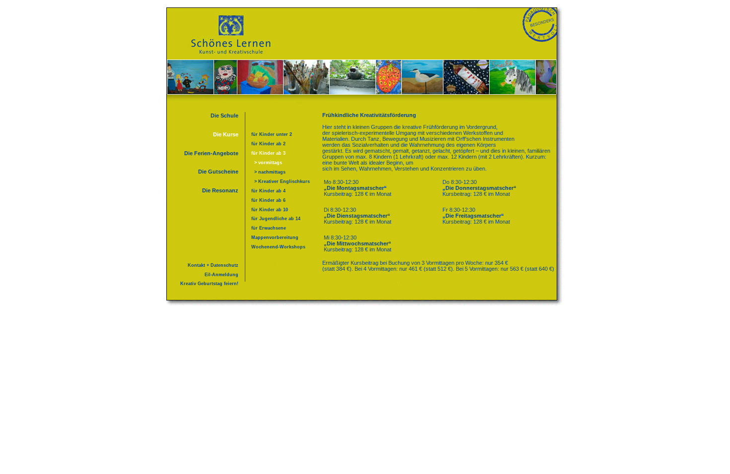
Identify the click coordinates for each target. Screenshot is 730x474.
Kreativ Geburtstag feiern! (209, 283)
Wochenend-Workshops (278, 246)
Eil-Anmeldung (221, 274)
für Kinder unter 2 (271, 134)
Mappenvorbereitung (274, 237)
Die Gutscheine (218, 172)
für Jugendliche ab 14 (275, 218)
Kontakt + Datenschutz (213, 265)
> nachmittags (268, 172)
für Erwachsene (268, 228)
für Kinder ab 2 (268, 143)
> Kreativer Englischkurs (280, 181)
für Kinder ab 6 (268, 200)
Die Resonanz (220, 190)
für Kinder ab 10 (269, 209)
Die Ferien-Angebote (211, 153)
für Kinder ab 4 (268, 190)
